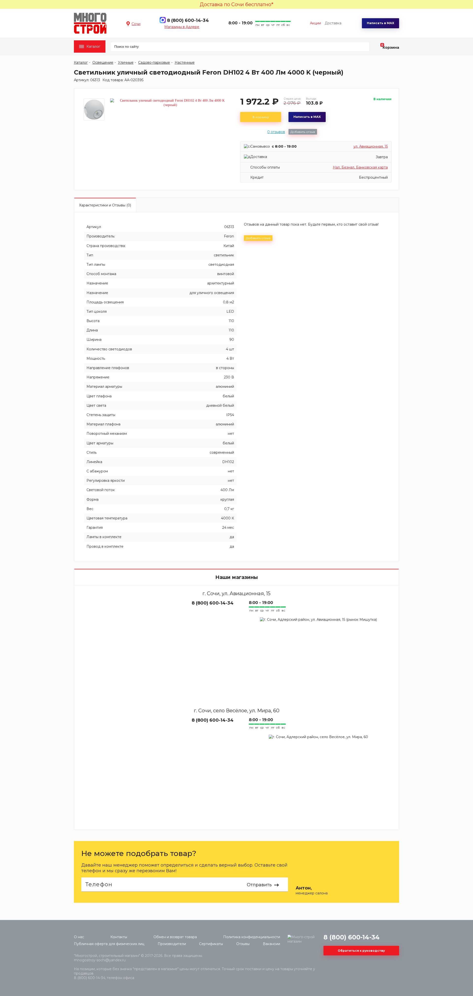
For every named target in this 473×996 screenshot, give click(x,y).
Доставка (333, 23)
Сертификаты (211, 944)
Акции (315, 23)
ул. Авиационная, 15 (371, 146)
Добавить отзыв (302, 132)
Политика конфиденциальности (251, 937)
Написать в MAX (380, 23)
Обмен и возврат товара (175, 937)
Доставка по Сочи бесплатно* (236, 4)
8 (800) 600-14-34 (188, 20)
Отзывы (243, 944)
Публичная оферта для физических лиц (109, 944)
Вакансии (271, 944)
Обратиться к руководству (361, 950)
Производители (172, 944)
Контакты (118, 937)
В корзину (261, 117)
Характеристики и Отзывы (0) (105, 205)
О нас (79, 937)
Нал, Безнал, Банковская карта (360, 167)
